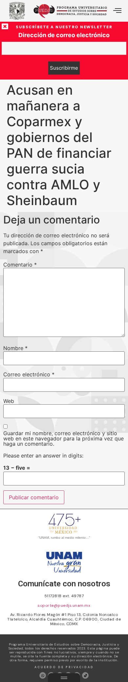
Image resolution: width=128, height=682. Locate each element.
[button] (117, 11)
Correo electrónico (28, 374)
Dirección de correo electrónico (64, 35)
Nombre (15, 348)
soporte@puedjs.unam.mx (64, 605)
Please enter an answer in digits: (43, 455)
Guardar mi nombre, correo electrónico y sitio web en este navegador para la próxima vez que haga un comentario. (63, 438)
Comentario (20, 264)
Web (8, 401)
